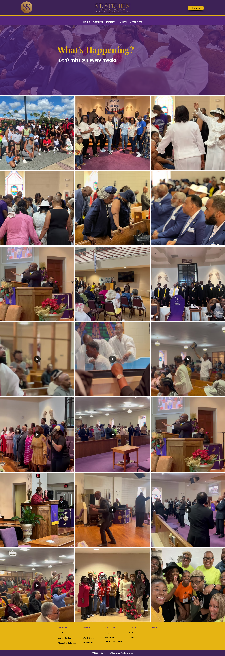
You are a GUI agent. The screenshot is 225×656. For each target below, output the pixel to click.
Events (131, 637)
